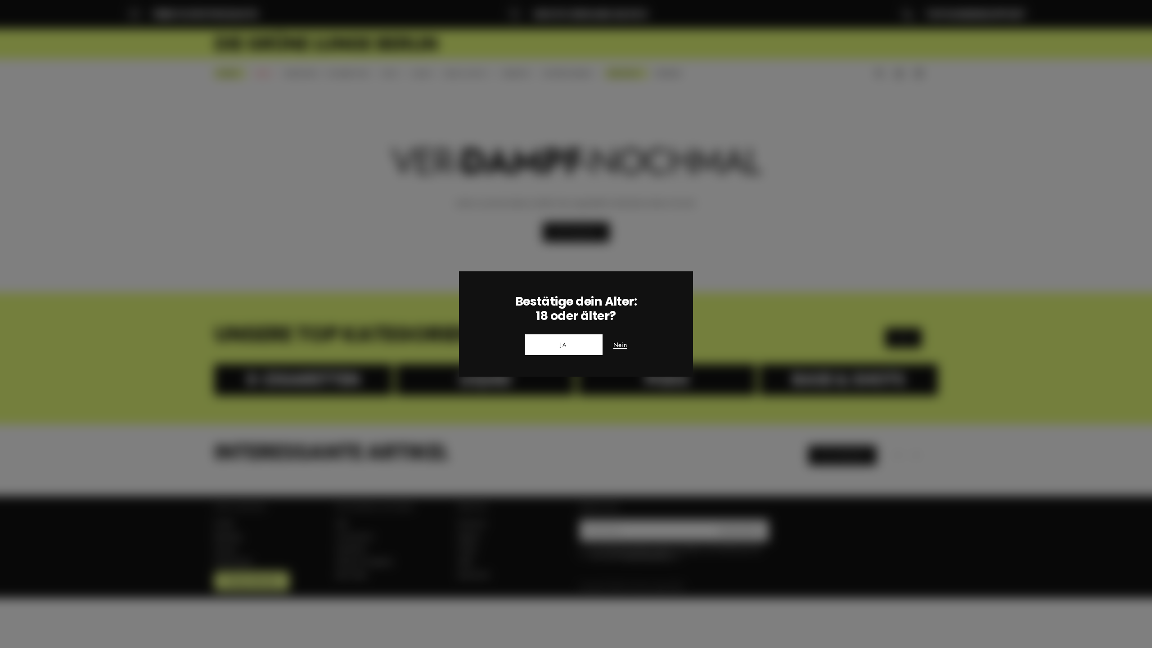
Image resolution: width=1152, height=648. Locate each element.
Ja (563, 345)
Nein (620, 345)
